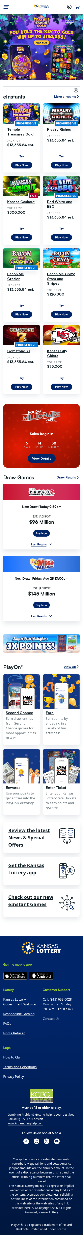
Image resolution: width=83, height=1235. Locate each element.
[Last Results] (51, 576)
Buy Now (41, 565)
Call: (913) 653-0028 (57, 1031)
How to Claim (13, 1089)
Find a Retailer (14, 1065)
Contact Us (51, 1051)
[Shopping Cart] (77, 6)
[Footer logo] (41, 981)
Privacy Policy (13, 1109)
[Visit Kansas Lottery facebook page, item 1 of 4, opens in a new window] (26, 1173)
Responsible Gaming (19, 1046)
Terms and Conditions (20, 1099)
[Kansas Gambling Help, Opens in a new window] (41, 1128)
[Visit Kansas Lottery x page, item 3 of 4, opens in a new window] (46, 1173)
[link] (41, 676)
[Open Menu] (6, 7)
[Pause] (76, 90)
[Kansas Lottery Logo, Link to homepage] (41, 6)
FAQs (7, 1055)
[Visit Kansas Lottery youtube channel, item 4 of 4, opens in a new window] (57, 1173)
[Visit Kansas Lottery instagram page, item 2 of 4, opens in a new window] (36, 1173)
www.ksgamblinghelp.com (25, 1155)
